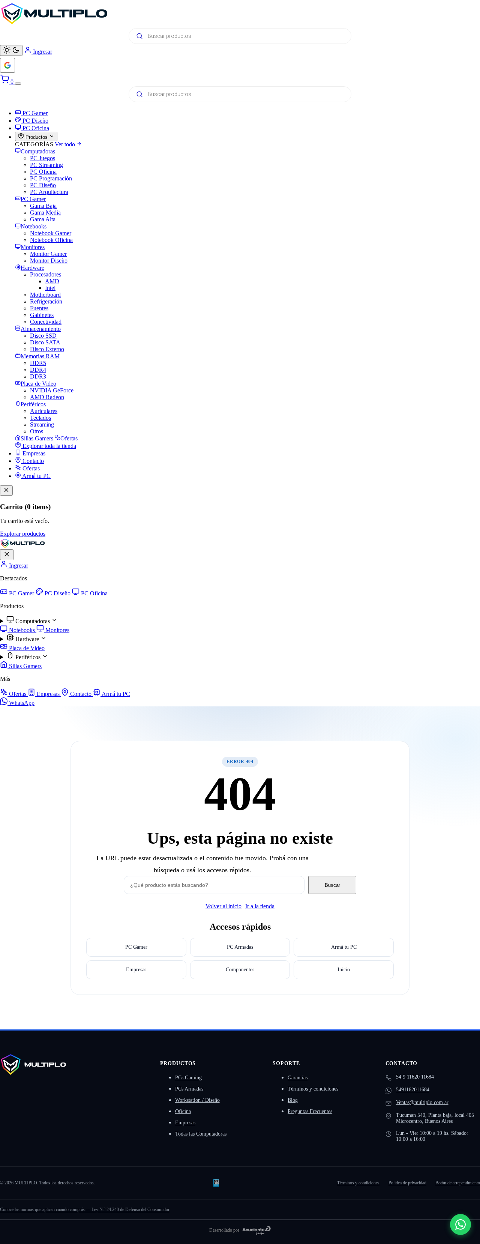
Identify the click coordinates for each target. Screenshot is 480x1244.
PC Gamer (22, 593)
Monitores (56, 630)
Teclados (40, 418)
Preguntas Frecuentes (310, 1111)
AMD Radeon (47, 397)
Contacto (81, 694)
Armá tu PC (115, 694)
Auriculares (43, 411)
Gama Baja (43, 206)
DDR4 (38, 370)
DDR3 (38, 376)
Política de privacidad (407, 1182)
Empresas (48, 694)
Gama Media (45, 212)
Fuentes (39, 308)
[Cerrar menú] (7, 554)
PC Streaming (46, 165)
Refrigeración (46, 301)
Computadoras (32, 621)
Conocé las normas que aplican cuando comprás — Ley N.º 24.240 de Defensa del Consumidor (85, 1209)
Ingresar (18, 565)
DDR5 (38, 363)
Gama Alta (43, 219)
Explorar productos (22, 533)
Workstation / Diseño (197, 1100)
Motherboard (45, 294)
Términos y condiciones (313, 1089)
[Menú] (18, 84)
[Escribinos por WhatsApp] (460, 1224)
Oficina (183, 1111)
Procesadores (45, 274)
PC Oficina (43, 171)
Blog (293, 1100)
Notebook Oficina (51, 240)
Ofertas (18, 694)
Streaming (42, 424)
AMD (52, 281)
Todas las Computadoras (200, 1134)
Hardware (27, 639)
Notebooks (22, 630)
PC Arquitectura (49, 192)
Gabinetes (42, 315)
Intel (50, 288)
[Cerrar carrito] (6, 490)
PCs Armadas (189, 1089)
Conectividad (46, 322)
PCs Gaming (188, 1077)
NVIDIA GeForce (52, 390)
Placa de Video (26, 648)
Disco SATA (45, 342)
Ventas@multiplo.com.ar (422, 1102)
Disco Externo (47, 349)
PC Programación (51, 178)
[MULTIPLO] (240, 13)
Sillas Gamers (25, 666)
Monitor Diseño (49, 260)
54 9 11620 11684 (415, 1077)
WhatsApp (21, 703)
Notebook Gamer (50, 233)
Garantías (298, 1077)
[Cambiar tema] (11, 50)
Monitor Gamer (48, 254)
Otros (36, 431)
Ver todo (65, 144)
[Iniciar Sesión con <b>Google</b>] (7, 65)
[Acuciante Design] (256, 1230)
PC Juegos (42, 158)
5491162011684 (412, 1089)
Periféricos (28, 657)
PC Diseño (43, 185)
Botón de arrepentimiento (457, 1182)
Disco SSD (43, 335)
